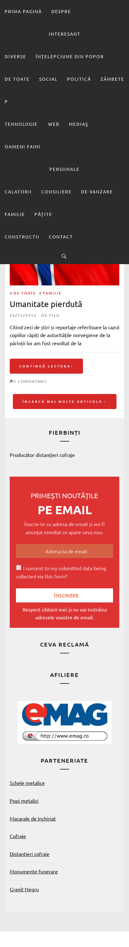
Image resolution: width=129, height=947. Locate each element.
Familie (15, 214)
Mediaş (78, 124)
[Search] (64, 256)
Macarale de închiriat (33, 818)
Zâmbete (112, 79)
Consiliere (56, 191)
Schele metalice (27, 783)
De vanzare (97, 191)
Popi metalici (24, 800)
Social (48, 79)
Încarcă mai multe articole (63, 401)
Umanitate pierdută (46, 304)
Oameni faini (23, 146)
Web (53, 124)
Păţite (43, 214)
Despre (61, 11)
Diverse (15, 56)
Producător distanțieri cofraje (42, 455)
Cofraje (18, 836)
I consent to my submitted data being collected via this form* (61, 572)
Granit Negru (24, 889)
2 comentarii (30, 381)
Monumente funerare (34, 871)
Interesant (64, 34)
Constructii (22, 236)
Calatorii (18, 191)
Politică (79, 79)
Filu (54, 315)
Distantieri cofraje (29, 854)
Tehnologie (21, 124)
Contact (61, 236)
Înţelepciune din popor (70, 56)
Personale (64, 169)
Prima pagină (23, 11)
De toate (17, 79)
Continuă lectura (45, 366)
